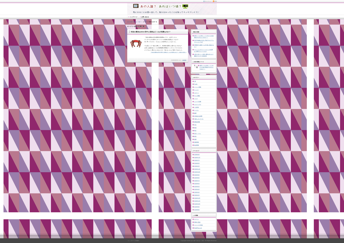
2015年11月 (197, 169)
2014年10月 (197, 204)
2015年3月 (197, 192)
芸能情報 (184, 60)
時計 (195, 130)
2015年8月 (197, 177)
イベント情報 (197, 87)
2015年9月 (197, 175)
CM (195, 81)
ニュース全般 (197, 101)
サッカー (196, 90)
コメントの (198, 225)
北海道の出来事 (198, 116)
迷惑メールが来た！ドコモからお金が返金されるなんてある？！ (206, 67)
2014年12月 (197, 198)
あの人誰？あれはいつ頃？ (134, 21)
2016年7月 (197, 160)
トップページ (133, 17)
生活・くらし (197, 133)
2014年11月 (197, 201)
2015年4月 (197, 189)
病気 (195, 136)
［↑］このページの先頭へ (133, 240)
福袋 (195, 139)
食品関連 (196, 145)
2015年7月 (197, 180)
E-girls (195, 84)
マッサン (196, 110)
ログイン (196, 219)
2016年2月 (197, 166)
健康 (195, 113)
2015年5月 (197, 186)
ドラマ (196, 98)
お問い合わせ (145, 17)
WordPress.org (198, 228)
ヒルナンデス (197, 104)
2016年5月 (197, 163)
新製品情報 (197, 122)
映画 (195, 127)
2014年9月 (197, 206)
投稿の (197, 222)
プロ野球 (196, 107)
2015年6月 (197, 183)
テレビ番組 (197, 95)
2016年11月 (197, 157)
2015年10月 (197, 172)
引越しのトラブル (198, 119)
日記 (195, 124)
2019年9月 (197, 154)
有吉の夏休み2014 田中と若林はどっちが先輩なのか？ (151, 32)
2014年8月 (197, 209)
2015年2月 (197, 195)
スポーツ (196, 93)
